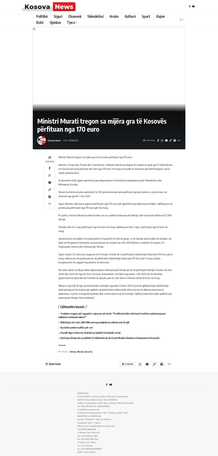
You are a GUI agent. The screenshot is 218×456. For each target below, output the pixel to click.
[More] (179, 140)
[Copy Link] (170, 140)
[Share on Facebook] (158, 140)
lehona (73, 351)
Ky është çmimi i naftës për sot (76, 327)
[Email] (166, 140)
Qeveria (88, 351)
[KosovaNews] (48, 6)
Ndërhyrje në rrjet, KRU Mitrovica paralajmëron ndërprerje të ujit (94, 322)
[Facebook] (189, 6)
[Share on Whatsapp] (162, 140)
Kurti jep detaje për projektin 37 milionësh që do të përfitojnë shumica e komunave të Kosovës (110, 338)
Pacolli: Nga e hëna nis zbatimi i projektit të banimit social (90, 332)
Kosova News (54, 140)
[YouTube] (193, 6)
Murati (80, 351)
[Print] (175, 140)
